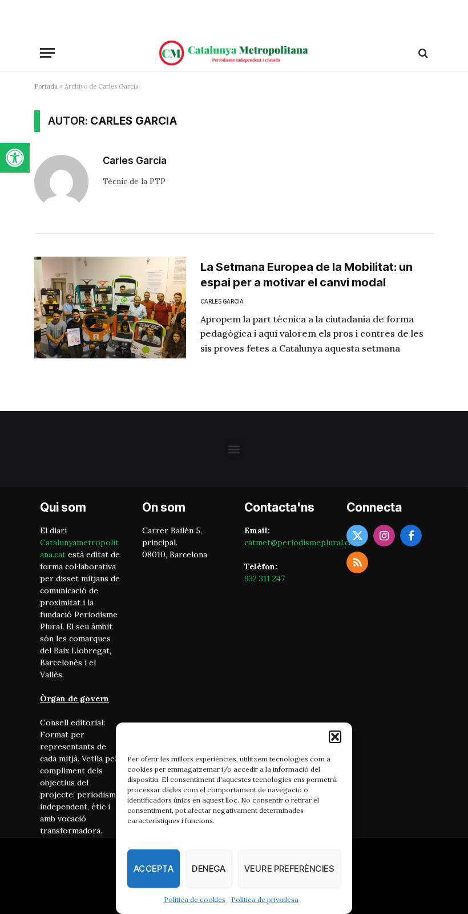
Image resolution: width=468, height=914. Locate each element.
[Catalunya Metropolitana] (234, 52)
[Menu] (47, 53)
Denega (209, 868)
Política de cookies (194, 899)
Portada (46, 86)
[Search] (422, 53)
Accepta (154, 868)
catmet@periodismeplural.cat (300, 542)
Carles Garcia (135, 160)
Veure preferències (289, 868)
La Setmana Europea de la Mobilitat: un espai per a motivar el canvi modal (306, 274)
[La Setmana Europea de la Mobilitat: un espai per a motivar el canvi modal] (110, 307)
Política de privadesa (264, 899)
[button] (15, 158)
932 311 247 (264, 578)
